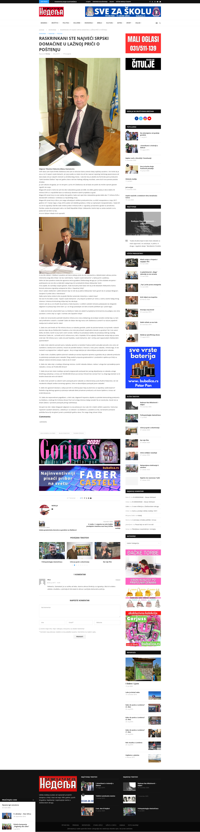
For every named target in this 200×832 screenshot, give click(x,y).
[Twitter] (152, 1)
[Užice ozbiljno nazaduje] (107, 550)
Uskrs (127, 506)
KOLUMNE (76, 23)
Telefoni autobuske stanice (105, 796)
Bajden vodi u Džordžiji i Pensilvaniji (138, 158)
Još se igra (129, 187)
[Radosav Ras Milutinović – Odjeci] (132, 406)
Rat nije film (79, 562)
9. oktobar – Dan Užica (22, 814)
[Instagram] (155, 1)
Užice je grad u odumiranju (52, 562)
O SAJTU (88, 1)
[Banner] (143, 628)
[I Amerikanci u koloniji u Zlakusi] (132, 149)
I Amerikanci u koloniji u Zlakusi (149, 147)
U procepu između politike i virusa (144, 520)
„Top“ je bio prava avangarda (150, 285)
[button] (51, 1)
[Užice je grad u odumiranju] (52, 550)
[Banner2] (143, 598)
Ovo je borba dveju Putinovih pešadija (147, 167)
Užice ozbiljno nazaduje (107, 562)
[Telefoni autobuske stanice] (87, 799)
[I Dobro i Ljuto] (143, 669)
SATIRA (119, 23)
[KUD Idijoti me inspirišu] (132, 300)
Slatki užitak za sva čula (148, 322)
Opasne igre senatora (10, 805)
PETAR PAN (65, 825)
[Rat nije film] (80, 550)
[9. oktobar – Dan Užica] (6, 816)
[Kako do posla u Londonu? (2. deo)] (154, 720)
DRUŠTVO (55, 23)
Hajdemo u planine (132, 755)
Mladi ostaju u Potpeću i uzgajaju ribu (149, 260)
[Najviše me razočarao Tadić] (132, 481)
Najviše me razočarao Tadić (150, 478)
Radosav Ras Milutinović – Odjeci (143, 222)
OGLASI (112, 1)
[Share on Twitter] (86, 498)
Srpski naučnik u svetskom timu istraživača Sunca (141, 197)
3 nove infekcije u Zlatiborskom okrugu (145, 506)
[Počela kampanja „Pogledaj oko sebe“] (6, 826)
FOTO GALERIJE (133, 825)
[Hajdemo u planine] (154, 758)
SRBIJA (99, 23)
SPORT (128, 23)
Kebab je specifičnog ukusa (150, 335)
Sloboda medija (131, 179)
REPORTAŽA (86, 825)
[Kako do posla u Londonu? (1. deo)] (154, 733)
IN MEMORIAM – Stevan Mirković (144, 497)
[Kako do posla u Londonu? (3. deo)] (154, 708)
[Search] (160, 23)
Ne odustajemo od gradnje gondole (149, 134)
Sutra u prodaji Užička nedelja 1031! (144, 511)
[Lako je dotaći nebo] (154, 695)
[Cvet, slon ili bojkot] (87, 812)
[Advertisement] (143, 90)
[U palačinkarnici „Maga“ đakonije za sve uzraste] (132, 275)
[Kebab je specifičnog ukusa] (132, 338)
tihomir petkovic (78, 433)
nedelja (48, 54)
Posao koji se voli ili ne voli (144, 524)
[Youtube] (157, 1)
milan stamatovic (64, 433)
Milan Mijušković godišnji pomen (66, 2)
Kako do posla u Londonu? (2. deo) (135, 718)
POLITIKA (66, 23)
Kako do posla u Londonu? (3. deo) (135, 706)
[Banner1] (143, 567)
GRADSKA (44, 23)
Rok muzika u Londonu (134, 743)
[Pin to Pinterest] (88, 498)
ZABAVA (122, 825)
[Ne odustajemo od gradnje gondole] (132, 136)
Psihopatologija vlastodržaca (150, 415)
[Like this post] (82, 498)
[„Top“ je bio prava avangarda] (132, 288)
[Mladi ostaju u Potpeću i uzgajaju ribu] (132, 262)
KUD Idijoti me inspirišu (148, 297)
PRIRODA (75, 825)
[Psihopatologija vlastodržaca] (132, 418)
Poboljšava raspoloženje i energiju (144, 529)
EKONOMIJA (89, 23)
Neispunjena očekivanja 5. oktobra (149, 466)
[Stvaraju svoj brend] (132, 313)
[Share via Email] (90, 498)
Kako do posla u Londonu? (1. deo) (135, 731)
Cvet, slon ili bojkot (103, 808)
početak (41, 30)
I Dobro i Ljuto (132, 683)
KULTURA (109, 23)
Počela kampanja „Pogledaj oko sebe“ (21, 825)
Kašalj (140, 515)
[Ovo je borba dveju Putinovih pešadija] (132, 169)
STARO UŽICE (98, 825)
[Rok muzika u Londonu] (154, 746)
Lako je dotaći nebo (133, 692)
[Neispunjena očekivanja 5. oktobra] (132, 468)
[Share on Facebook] (84, 498)
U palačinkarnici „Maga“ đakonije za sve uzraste (148, 273)
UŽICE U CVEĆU (111, 825)
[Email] (160, 1)
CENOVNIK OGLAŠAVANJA (100, 1)
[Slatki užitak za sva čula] (132, 325)
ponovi (118, 579)
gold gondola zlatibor (47, 433)
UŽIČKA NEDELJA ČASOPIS (123, 1)
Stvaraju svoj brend (147, 310)
